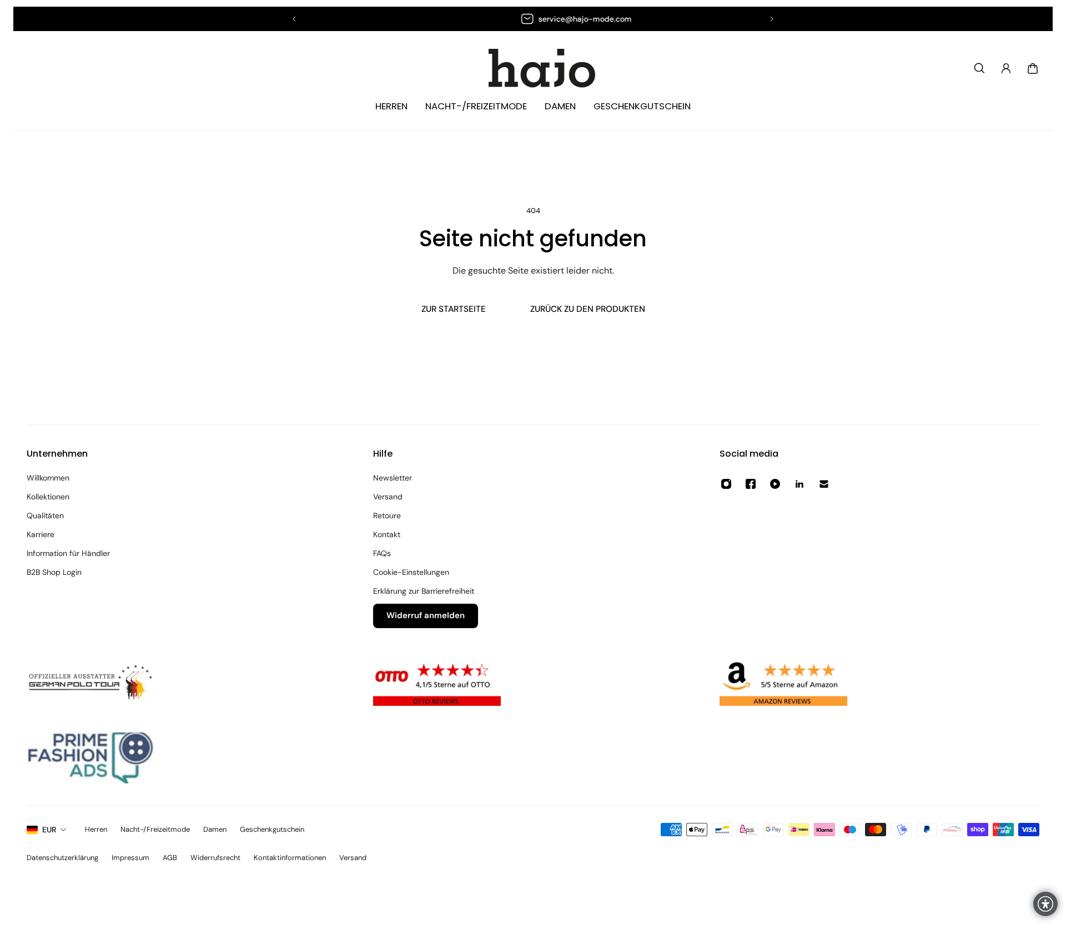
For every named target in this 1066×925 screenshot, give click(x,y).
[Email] (824, 484)
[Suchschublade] (979, 68)
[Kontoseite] (1006, 68)
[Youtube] (775, 484)
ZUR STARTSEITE (453, 309)
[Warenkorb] (1032, 68)
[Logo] (533, 68)
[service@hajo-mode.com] (538, 19)
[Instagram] (726, 484)
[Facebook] (750, 484)
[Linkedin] (799, 484)
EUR (49, 830)
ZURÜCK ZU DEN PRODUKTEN (587, 309)
